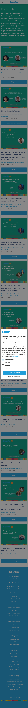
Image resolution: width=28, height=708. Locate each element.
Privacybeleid (15, 356)
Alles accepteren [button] (14, 372)
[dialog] (14, 354)
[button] (14, 376)
